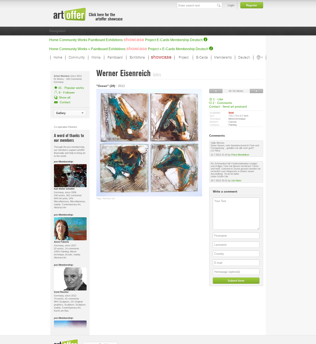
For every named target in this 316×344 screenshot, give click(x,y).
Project (150, 40)
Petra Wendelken (240, 154)
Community (68, 40)
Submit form (236, 280)
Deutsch (196, 40)
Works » (84, 49)
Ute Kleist (236, 180)
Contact (214, 106)
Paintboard (96, 40)
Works (82, 40)
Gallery (61, 113)
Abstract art (109, 198)
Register (251, 5)
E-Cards (163, 40)
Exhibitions (114, 40)
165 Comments (74, 79)
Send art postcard (234, 106)
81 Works (59, 79)
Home (53, 40)
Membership (179, 40)
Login (231, 5)
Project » (154, 49)
